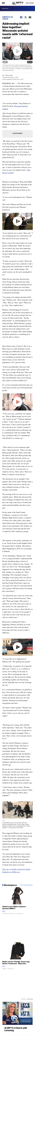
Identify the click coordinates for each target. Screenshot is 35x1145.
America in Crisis (7, 18)
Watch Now (29, 3)
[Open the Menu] (3, 2)
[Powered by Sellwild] (30, 999)
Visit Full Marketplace (26, 885)
